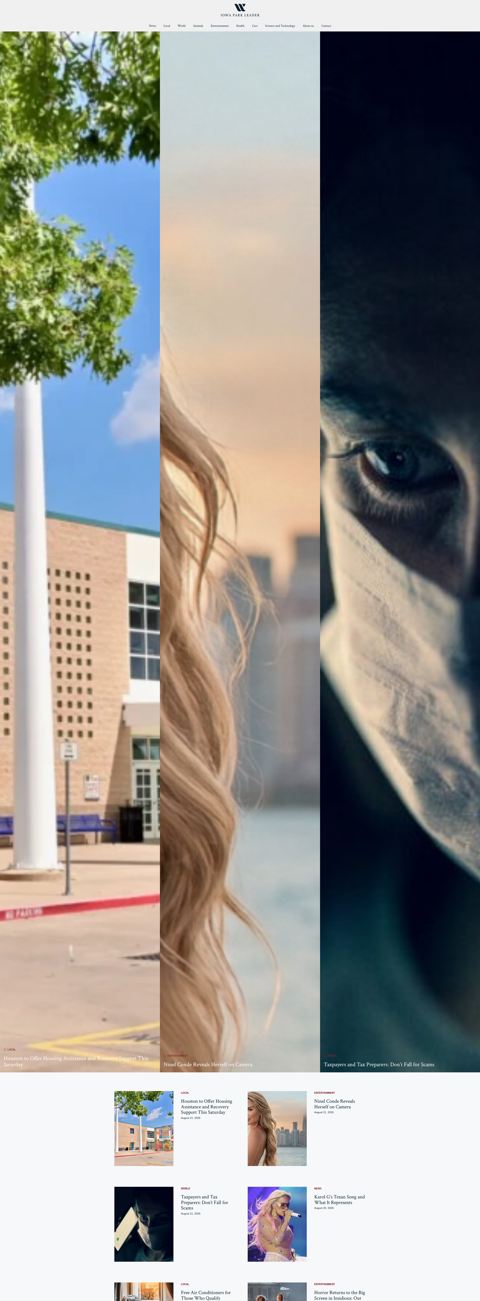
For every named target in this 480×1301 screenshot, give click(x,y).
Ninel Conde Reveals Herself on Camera (208, 1065)
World (181, 26)
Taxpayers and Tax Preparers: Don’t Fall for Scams (379, 1065)
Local (167, 26)
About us (308, 26)
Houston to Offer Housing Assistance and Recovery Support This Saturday (76, 1061)
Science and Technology (280, 26)
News (152, 26)
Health (240, 26)
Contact (326, 26)
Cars (255, 26)
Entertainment (220, 26)
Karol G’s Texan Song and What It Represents (339, 1200)
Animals (198, 26)
